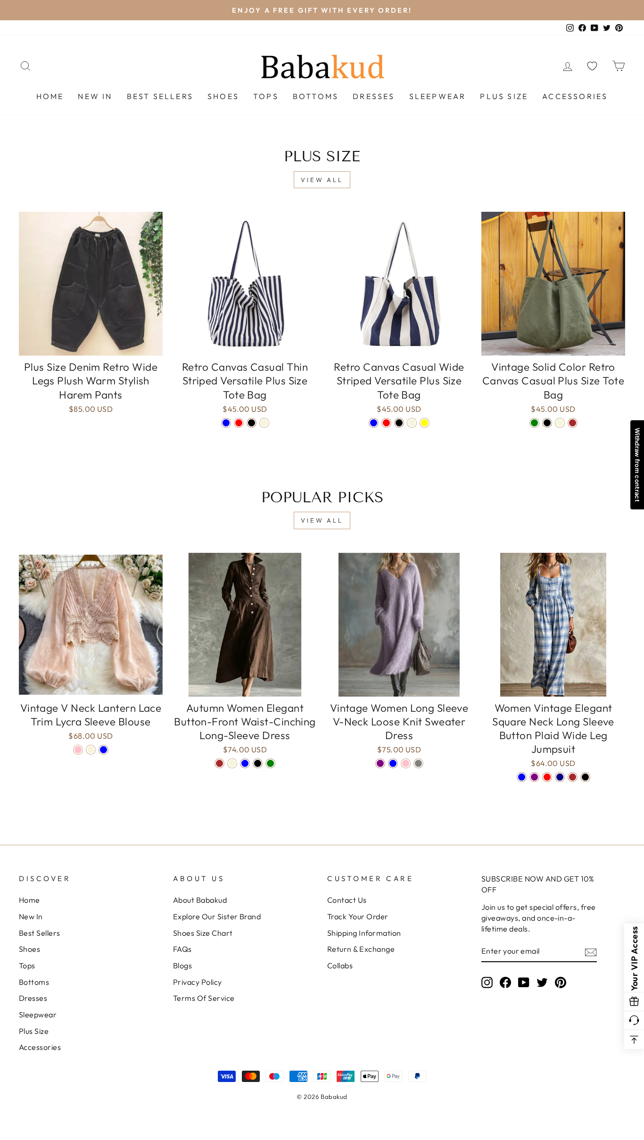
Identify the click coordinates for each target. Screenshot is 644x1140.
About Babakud (200, 900)
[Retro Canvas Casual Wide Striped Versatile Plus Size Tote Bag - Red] (386, 422)
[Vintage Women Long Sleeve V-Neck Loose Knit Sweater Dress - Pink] (405, 763)
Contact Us (347, 900)
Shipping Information (364, 933)
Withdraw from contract (637, 465)
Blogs (182, 965)
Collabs (340, 965)
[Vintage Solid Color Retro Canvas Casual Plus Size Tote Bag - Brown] (572, 422)
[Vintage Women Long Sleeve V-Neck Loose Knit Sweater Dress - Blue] (392, 763)
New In (95, 96)
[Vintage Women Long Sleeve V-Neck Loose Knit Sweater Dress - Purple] (380, 763)
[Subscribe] (591, 951)
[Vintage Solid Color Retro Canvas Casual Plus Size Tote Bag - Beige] (559, 422)
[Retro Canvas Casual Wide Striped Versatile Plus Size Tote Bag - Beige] (411, 422)
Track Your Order (357, 916)
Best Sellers (160, 96)
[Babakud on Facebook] (505, 982)
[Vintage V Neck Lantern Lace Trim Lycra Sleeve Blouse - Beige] (90, 749)
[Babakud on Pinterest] (560, 982)
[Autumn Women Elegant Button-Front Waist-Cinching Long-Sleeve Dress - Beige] (232, 763)
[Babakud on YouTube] (523, 982)
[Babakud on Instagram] (487, 982)
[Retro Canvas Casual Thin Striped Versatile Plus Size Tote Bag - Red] (238, 422)
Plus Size (504, 96)
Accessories (575, 96)
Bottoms (316, 96)
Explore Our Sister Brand (217, 916)
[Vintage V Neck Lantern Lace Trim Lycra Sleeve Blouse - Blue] (103, 749)
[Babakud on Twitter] (542, 982)
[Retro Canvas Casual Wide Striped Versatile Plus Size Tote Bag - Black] (399, 422)
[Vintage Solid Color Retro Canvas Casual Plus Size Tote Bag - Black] (547, 422)
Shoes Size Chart (203, 933)
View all (322, 179)
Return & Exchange (361, 949)
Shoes (223, 96)
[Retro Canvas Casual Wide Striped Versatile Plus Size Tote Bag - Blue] (373, 422)
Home (50, 96)
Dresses (374, 96)
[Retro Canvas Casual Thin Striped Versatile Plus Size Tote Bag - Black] (251, 422)
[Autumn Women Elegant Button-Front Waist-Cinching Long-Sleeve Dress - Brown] (219, 763)
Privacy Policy (197, 982)
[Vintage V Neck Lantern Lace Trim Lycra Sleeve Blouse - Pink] (78, 749)
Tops (266, 96)
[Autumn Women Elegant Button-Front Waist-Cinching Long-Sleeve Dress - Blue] (244, 763)
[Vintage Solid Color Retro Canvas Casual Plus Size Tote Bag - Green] (534, 422)
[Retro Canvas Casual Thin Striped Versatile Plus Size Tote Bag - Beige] (264, 422)
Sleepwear (437, 96)
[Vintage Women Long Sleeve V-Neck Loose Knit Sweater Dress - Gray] (418, 763)
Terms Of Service (204, 998)
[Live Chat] (634, 1020)
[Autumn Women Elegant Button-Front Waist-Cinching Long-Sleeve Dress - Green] (270, 763)
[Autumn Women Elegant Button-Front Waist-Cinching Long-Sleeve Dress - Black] (257, 763)
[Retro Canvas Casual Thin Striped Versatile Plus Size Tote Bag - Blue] (226, 422)
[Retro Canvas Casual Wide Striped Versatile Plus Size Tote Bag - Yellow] (424, 422)
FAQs (182, 949)
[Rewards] (634, 1001)
